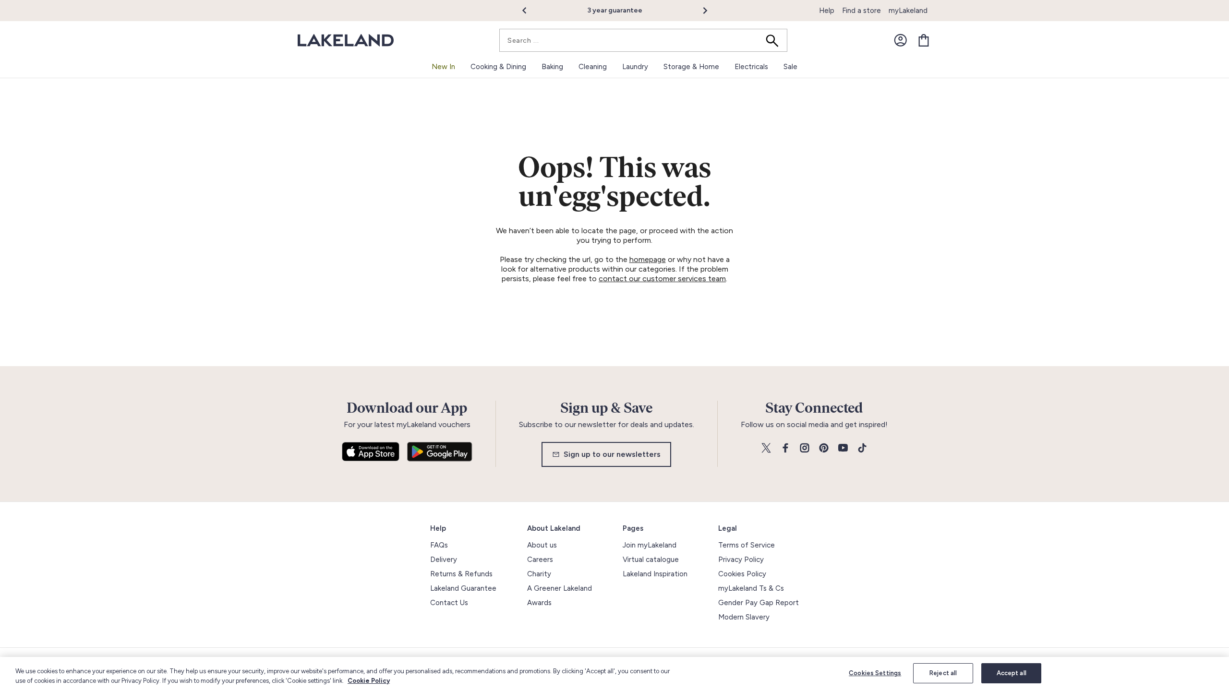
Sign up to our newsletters (612, 454)
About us (542, 545)
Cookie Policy (369, 680)
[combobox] (643, 40)
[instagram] (804, 448)
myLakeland (908, 10)
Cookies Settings (875, 673)
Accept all (1011, 673)
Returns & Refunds (461, 574)
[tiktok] (862, 448)
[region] (614, 674)
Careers (540, 559)
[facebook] (785, 448)
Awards (539, 602)
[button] (529, 10)
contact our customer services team (662, 278)
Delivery (443, 559)
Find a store (861, 10)
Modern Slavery (744, 617)
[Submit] (775, 40)
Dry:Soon (683, 10)
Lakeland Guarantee (463, 588)
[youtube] (843, 448)
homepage (647, 259)
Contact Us (449, 602)
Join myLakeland (649, 545)
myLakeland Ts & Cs (751, 588)
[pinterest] (824, 448)
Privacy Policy (741, 559)
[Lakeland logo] (346, 40)
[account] (900, 40)
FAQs (439, 545)
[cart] (923, 40)
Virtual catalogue (651, 559)
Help (826, 10)
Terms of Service (746, 545)
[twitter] (766, 448)
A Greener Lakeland (559, 588)
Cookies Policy (742, 574)
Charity (539, 574)
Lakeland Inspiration (655, 574)
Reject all (943, 673)
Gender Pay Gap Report (758, 602)
